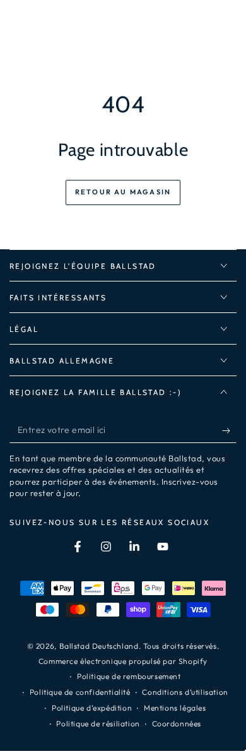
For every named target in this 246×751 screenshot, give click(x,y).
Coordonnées (177, 723)
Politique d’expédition (92, 708)
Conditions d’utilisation (185, 692)
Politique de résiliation (97, 723)
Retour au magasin (123, 191)
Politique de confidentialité (80, 692)
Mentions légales (175, 708)
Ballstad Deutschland (99, 646)
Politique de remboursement (129, 676)
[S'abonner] (229, 430)
